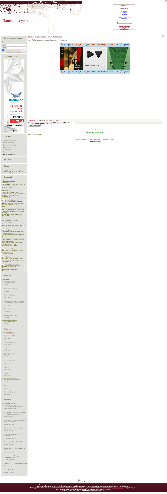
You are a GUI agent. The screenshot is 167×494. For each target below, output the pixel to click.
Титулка (30, 36)
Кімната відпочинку (40, 36)
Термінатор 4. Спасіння (14, 209)
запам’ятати (8, 50)
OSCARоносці (7, 142)
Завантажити (32, 120)
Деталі (57, 120)
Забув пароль (10, 52)
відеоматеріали (10, 332)
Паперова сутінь (117, 487)
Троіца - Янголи (12, 249)
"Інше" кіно (6, 149)
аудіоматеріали (10, 403)
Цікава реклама (8, 154)
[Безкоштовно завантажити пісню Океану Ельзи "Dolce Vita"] (94, 58)
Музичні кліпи (7, 152)
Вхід (99, 141)
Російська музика (9, 438)
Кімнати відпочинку (9, 181)
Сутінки (8, 230)
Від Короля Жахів (8, 145)
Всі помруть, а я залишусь (11, 221)
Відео (49, 36)
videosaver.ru (50, 120)
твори (7, 279)
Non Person (7, 297)
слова (13, 171)
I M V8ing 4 (7, 285)
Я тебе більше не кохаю (15, 239)
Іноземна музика (9, 416)
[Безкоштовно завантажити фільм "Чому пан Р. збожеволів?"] (118, 58)
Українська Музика (10, 408)
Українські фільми (9, 140)
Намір (7, 183)
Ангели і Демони (11, 200)
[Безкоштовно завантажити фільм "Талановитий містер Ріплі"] (71, 58)
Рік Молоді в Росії (13, 265)
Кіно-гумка (6, 147)
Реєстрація (18, 52)
